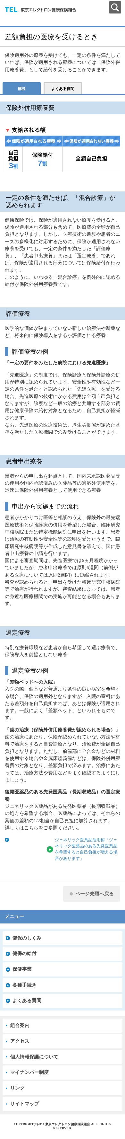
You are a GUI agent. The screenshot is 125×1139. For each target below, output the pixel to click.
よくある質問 (27, 1000)
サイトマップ (24, 1103)
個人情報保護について (34, 1056)
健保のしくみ (27, 937)
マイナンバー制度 (29, 1072)
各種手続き (25, 984)
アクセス (19, 1041)
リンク (17, 1087)
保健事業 (22, 969)
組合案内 (19, 1025)
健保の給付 (25, 953)
